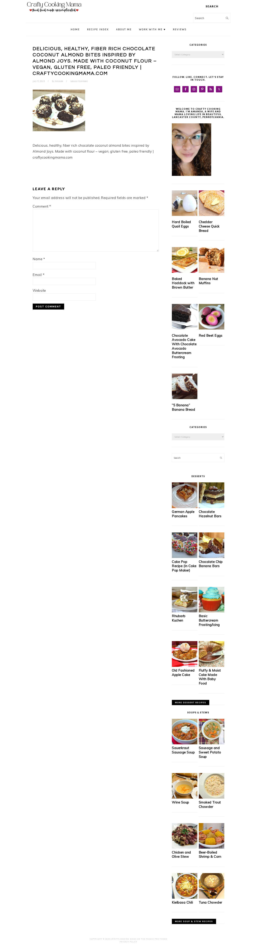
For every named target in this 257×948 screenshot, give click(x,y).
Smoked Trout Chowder (210, 804)
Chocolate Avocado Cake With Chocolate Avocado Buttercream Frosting (184, 346)
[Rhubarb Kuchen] (184, 611)
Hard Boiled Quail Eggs (181, 224)
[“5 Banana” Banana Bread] (184, 386)
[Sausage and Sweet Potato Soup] (211, 743)
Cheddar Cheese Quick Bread (209, 226)
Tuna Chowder (210, 902)
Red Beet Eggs (211, 335)
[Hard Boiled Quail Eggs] (184, 203)
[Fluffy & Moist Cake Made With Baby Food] (211, 666)
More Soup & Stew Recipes (194, 921)
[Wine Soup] (184, 797)
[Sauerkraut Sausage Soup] (184, 743)
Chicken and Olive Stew (181, 854)
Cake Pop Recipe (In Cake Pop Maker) (184, 566)
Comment (42, 206)
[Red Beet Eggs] (211, 316)
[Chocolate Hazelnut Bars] (211, 507)
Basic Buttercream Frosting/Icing (209, 620)
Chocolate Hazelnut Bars (210, 514)
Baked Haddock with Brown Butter (183, 283)
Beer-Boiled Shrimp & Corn (210, 854)
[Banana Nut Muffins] (211, 260)
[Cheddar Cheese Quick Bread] (211, 203)
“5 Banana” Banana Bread (183, 407)
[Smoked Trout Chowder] (211, 797)
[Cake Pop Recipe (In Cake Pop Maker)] (184, 557)
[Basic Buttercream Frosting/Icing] (211, 611)
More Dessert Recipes (190, 702)
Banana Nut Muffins (208, 281)
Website (39, 290)
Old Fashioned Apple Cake (183, 672)
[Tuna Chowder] (211, 897)
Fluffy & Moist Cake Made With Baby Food (210, 676)
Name (39, 259)
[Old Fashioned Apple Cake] (184, 666)
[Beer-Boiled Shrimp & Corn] (211, 847)
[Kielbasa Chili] (184, 897)
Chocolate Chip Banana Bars (211, 564)
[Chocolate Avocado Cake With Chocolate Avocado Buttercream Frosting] (184, 316)
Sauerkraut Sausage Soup (183, 750)
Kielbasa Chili (182, 902)
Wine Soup (180, 802)
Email (39, 275)
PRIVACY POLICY (128, 942)
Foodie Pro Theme (156, 939)
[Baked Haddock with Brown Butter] (184, 260)
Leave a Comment (79, 81)
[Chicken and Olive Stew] (184, 847)
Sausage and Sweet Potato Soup (210, 752)
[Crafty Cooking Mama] (54, 13)
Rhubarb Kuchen (178, 618)
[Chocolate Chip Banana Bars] (211, 557)
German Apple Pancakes (183, 514)
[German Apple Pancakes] (184, 507)
